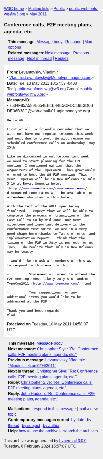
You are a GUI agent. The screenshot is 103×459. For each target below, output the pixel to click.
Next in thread (39, 58)
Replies (61, 58)
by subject (31, 425)
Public (59, 8)
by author (51, 425)
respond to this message (54, 409)
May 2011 (38, 14)
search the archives (80, 431)
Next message (57, 53)
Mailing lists (38, 8)
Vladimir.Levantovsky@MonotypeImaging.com (50, 78)
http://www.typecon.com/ (56, 283)
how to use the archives (39, 431)
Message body (49, 42)
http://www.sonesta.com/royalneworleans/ (48, 188)
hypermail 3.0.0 (72, 441)
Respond (73, 42)
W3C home (14, 8)
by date (77, 420)
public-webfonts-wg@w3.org (40, 89)
